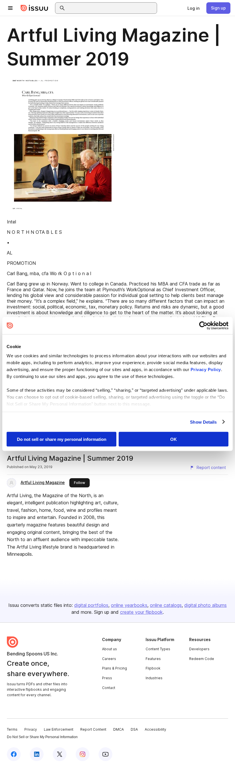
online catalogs (166, 605)
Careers (109, 659)
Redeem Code (201, 659)
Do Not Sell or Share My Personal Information (42, 737)
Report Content (93, 729)
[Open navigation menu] (10, 8)
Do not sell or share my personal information (61, 439)
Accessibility (155, 729)
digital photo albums (205, 605)
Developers (199, 649)
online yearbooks (129, 605)
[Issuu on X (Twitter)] (59, 754)
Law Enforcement (58, 729)
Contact (108, 688)
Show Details (203, 421)
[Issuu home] (34, 8)
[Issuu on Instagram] (82, 754)
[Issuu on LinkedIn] (37, 754)
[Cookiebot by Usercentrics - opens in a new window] (203, 325)
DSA (134, 729)
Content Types (158, 649)
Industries (154, 678)
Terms (12, 729)
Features (153, 659)
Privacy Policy (206, 369)
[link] (193, 8)
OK (173, 439)
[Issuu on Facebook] (14, 754)
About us (109, 649)
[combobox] (111, 8)
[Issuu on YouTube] (105, 754)
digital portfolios (91, 605)
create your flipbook (141, 612)
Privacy (30, 729)
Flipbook (153, 668)
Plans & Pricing (114, 668)
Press (107, 678)
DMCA (118, 729)
